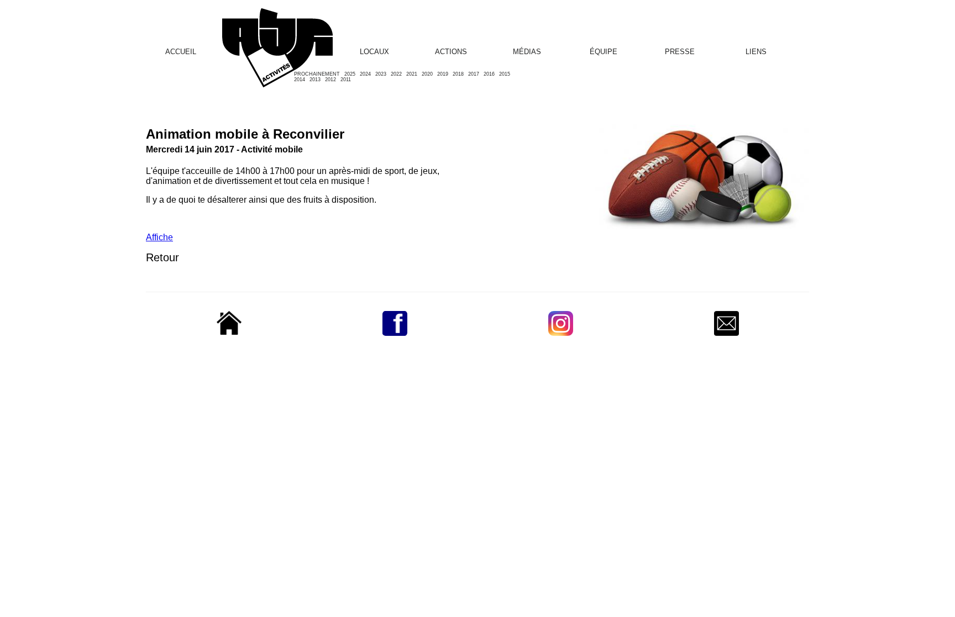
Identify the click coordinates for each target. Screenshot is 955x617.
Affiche (159, 237)
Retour (162, 257)
